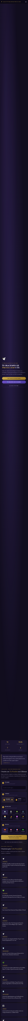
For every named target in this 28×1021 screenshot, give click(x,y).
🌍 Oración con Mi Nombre (14, 382)
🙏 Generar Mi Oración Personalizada (14, 837)
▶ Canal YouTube (14, 385)
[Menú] (26, 2)
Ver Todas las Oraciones (14, 378)
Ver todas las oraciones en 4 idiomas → (14, 842)
